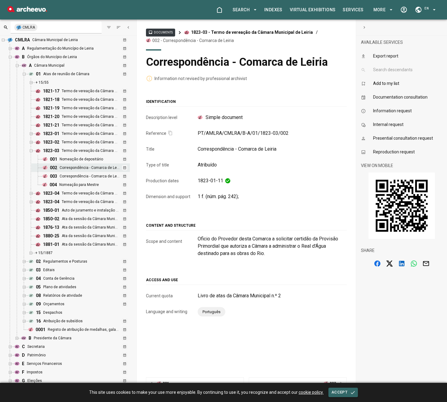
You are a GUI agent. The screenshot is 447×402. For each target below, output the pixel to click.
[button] (243, 10)
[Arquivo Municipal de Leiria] (27, 10)
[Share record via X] (389, 263)
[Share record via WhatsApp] (414, 263)
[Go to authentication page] (404, 10)
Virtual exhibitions (313, 9)
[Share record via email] (426, 263)
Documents (160, 32)
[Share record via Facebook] (377, 263)
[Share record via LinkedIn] (402, 263)
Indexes (273, 9)
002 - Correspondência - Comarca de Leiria (193, 40)
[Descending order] (118, 27)
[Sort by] (109, 27)
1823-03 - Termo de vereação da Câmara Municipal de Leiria (252, 32)
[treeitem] (87, 167)
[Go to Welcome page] (219, 10)
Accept (339, 392)
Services (353, 9)
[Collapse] (128, 27)
